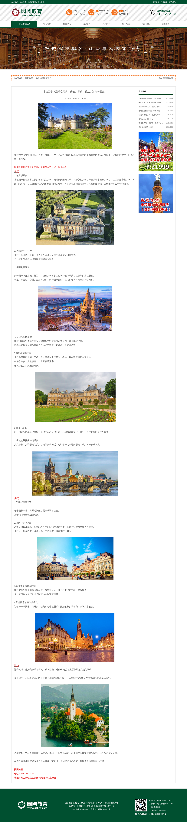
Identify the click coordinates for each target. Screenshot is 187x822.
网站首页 (156, 2)
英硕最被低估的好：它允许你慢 (150, 98)
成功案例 (86, 24)
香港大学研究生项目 (146, 127)
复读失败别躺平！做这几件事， (150, 115)
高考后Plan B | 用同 (145, 119)
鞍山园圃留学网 (166, 78)
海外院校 (106, 24)
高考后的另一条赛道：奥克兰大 (150, 123)
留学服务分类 (24, 24)
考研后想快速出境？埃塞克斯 (149, 111)
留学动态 (126, 24)
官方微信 (172, 2)
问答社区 (146, 24)
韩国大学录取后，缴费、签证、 (150, 107)
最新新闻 (165, 24)
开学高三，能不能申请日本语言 (150, 103)
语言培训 (47, 24)
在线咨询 (164, 2)
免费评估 (67, 24)
